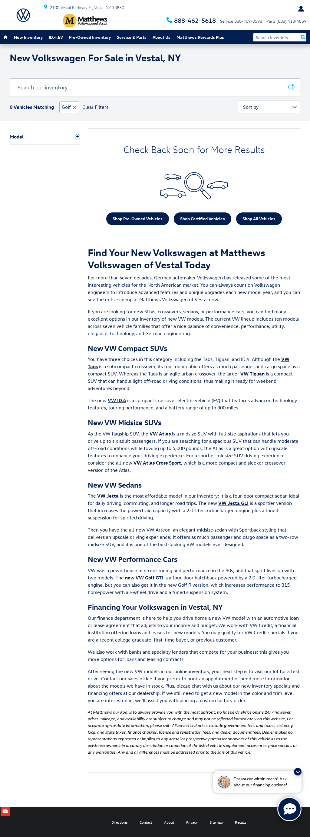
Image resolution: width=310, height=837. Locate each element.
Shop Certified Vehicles (202, 219)
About (169, 822)
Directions (119, 822)
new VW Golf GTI (144, 578)
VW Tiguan (252, 374)
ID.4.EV (56, 37)
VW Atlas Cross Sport (157, 463)
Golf (66, 107)
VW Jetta (108, 496)
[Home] (23, 15)
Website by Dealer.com (26, 821)
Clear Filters (95, 107)
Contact (146, 822)
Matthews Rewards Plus (200, 37)
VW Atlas (160, 434)
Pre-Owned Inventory (90, 37)
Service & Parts (132, 37)
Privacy (192, 822)
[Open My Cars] (299, 9)
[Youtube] (5, 811)
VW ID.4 (117, 400)
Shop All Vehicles (258, 219)
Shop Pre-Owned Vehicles (138, 219)
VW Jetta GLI (233, 503)
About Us (161, 37)
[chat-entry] (289, 809)
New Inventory (28, 37)
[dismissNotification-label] (298, 771)
